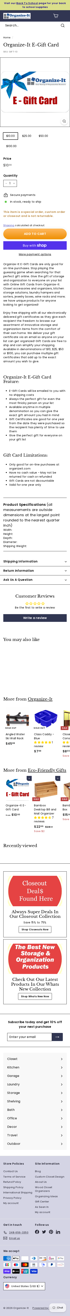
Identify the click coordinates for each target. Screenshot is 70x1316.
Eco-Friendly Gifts (47, 770)
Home (6, 37)
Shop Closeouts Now (35, 929)
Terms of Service (14, 1177)
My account (11, 1203)
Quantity (10, 176)
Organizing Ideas (46, 1196)
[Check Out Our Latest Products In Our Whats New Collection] (35, 959)
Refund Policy (12, 1182)
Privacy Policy (12, 1198)
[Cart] (55, 16)
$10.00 (10, 136)
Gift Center (42, 1201)
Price (7, 159)
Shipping (8, 225)
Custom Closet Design (49, 1177)
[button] (43, 742)
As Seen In (42, 1207)
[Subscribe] (57, 1037)
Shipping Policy (13, 1187)
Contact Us (10, 1171)
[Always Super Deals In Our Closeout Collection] (35, 891)
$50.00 (43, 136)
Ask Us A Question (17, 580)
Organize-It (40, 699)
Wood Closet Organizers (43, 1189)
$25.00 (26, 136)
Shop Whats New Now (35, 996)
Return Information (18, 571)
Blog (38, 1171)
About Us (41, 1182)
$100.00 (11, 146)
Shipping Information (20, 561)
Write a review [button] (35, 618)
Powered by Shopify (45, 1308)
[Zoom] (64, 121)
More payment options (35, 254)
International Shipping (17, 1192)
